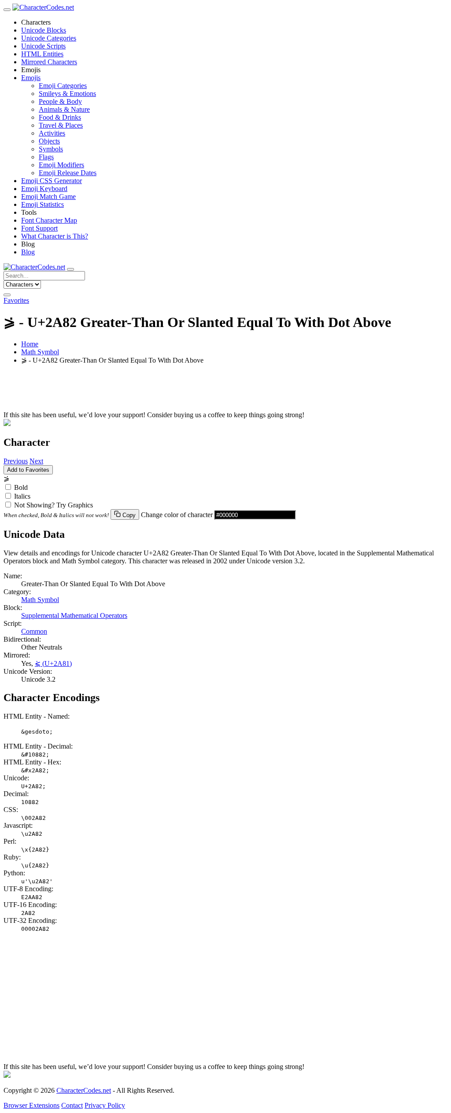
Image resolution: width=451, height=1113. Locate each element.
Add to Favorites (28, 470)
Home (29, 344)
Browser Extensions (31, 1105)
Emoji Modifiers (61, 165)
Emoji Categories (63, 85)
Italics (22, 496)
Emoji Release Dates (67, 172)
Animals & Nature (64, 109)
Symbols (51, 149)
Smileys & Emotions (67, 93)
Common (34, 631)
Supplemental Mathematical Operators (74, 615)
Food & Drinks (60, 117)
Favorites (16, 300)
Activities (52, 133)
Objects (49, 141)
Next (36, 461)
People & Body (60, 101)
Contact (72, 1105)
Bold (21, 487)
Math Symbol (40, 352)
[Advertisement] (225, 391)
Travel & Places (61, 125)
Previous (16, 461)
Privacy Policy (105, 1105)
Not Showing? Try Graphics (53, 505)
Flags (46, 157)
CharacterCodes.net (83, 1090)
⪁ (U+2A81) (53, 663)
